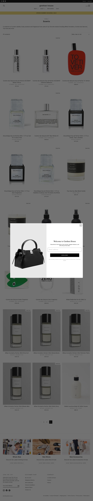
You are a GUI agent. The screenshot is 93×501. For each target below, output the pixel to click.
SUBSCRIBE (64, 255)
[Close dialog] (80, 225)
